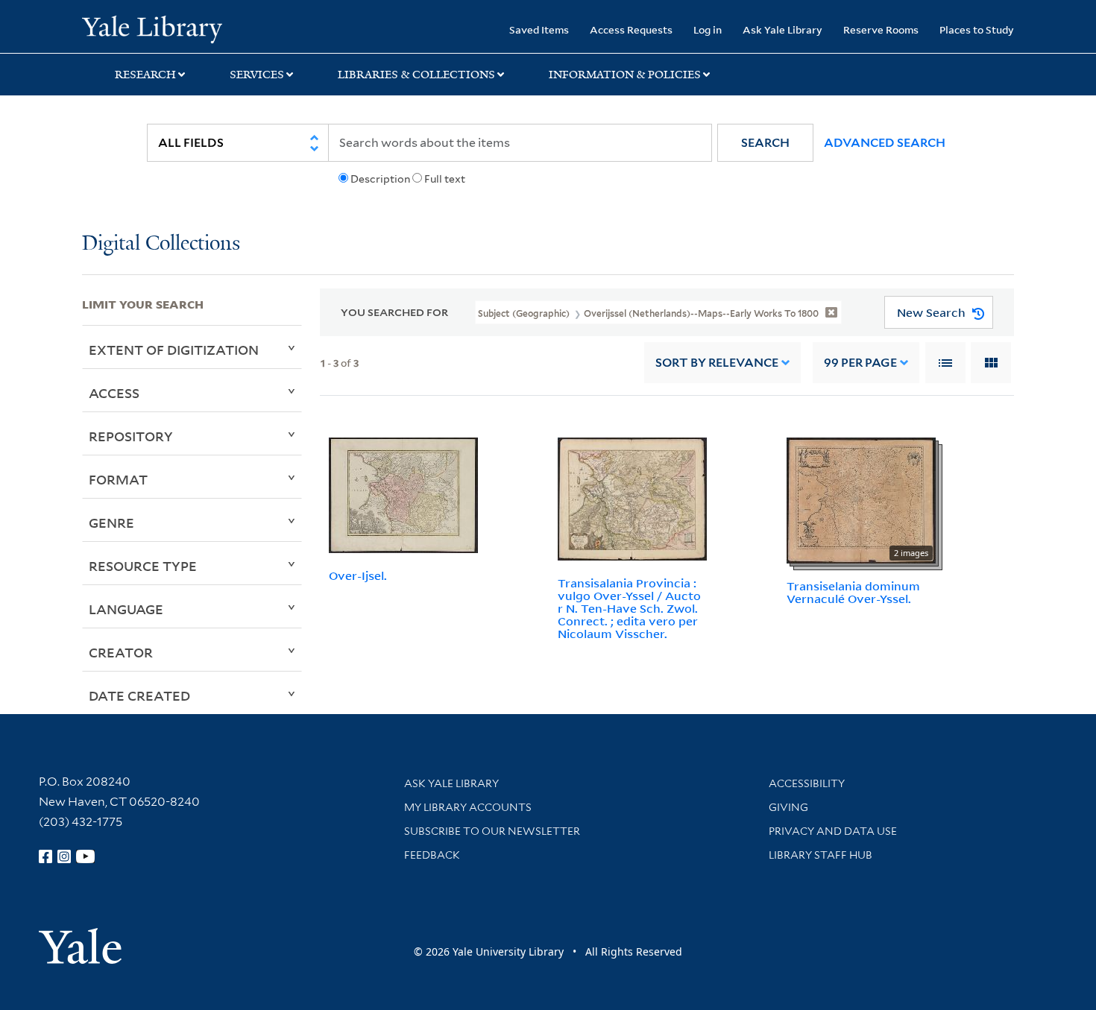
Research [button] (145, 74)
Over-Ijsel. (358, 575)
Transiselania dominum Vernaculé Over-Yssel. (853, 592)
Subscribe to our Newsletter (492, 831)
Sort (716, 363)
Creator (121, 652)
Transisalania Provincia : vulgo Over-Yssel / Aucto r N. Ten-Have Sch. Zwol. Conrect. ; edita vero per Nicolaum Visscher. (629, 607)
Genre (111, 522)
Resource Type (143, 566)
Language (126, 609)
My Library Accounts (468, 807)
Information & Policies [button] (625, 74)
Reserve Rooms (881, 29)
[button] (765, 143)
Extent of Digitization (174, 350)
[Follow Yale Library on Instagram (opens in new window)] (64, 856)
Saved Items (539, 29)
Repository (131, 436)
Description (380, 179)
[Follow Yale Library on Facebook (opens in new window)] (45, 856)
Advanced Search (884, 143)
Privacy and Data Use (833, 831)
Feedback (432, 855)
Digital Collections (161, 244)
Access (114, 393)
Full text (444, 179)
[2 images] (861, 499)
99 (860, 363)
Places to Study (976, 29)
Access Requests (631, 29)
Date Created (139, 695)
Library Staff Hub (820, 855)
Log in (707, 29)
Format (118, 479)
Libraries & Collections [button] (416, 74)
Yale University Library (151, 28)
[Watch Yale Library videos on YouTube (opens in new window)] (85, 856)
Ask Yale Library (782, 29)
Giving (788, 807)
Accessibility (807, 783)
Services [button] (257, 74)
